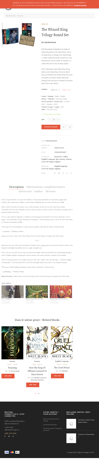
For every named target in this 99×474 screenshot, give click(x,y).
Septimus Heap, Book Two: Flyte (34, 299)
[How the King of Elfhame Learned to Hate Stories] (37, 342)
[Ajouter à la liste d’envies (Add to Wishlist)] (63, 127)
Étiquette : (45, 166)
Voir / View (8, 376)
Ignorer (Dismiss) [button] (80, 5)
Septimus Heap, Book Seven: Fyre (59, 299)
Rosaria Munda (15, 371)
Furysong (12, 367)
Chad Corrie (59, 148)
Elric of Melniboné (6, 299)
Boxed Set (58, 157)
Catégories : (45, 157)
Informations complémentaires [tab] (46, 187)
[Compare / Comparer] (69, 127)
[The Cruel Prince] (62, 342)
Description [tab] (16, 187)
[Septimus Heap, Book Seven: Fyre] (61, 291)
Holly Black (37, 377)
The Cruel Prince (62, 367)
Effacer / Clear (66, 90)
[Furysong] (12, 342)
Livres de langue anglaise (51, 162)
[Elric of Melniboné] (12, 291)
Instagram (13, 436)
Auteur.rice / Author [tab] (31, 191)
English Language (48, 159)
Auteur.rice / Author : (46, 146)
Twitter (9, 436)
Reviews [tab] (51, 191)
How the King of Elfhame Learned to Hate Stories (37, 371)
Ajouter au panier (50, 127)
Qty (43, 120)
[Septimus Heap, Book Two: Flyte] (37, 291)
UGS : (43, 152)
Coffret (65, 157)
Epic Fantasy (60, 159)
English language (60, 166)
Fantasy (69, 159)
